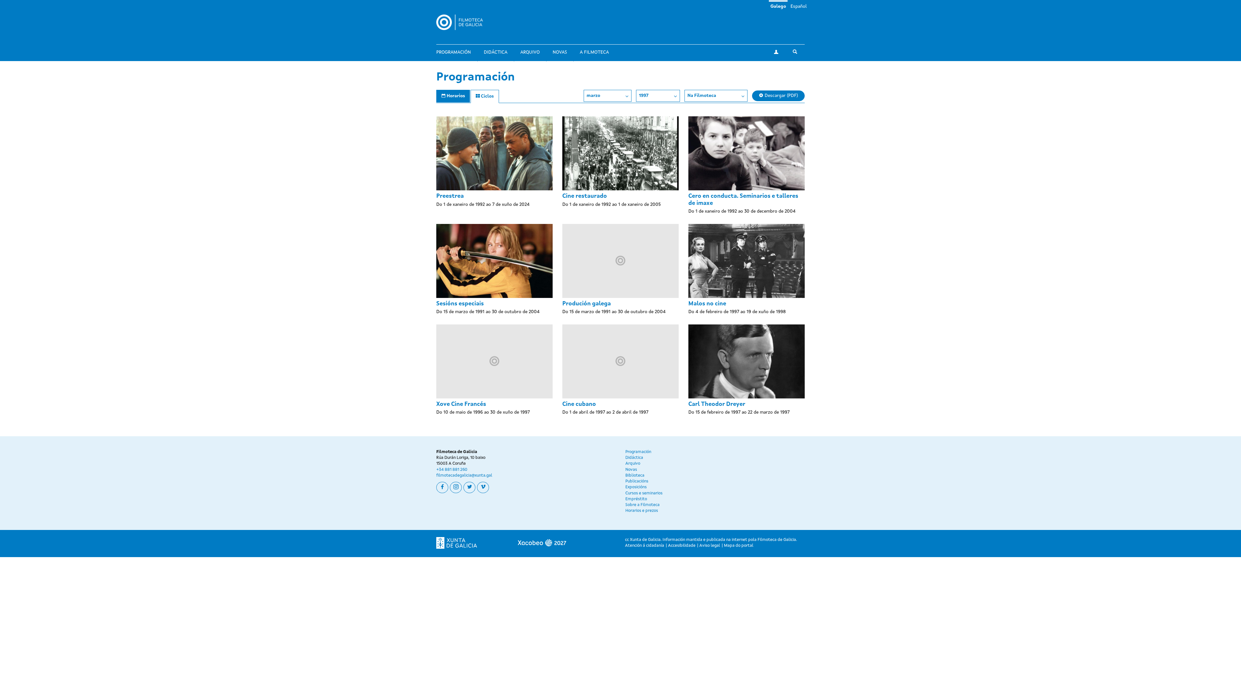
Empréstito (636, 499)
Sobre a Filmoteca (642, 505)
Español (798, 6)
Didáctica (495, 52)
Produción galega (586, 304)
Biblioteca (634, 475)
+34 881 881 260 (451, 470)
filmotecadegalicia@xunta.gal (464, 475)
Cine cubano (579, 404)
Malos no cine (707, 304)
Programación (453, 52)
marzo (593, 95)
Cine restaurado (584, 196)
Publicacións (636, 481)
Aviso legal (709, 546)
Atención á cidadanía (644, 546)
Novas (560, 52)
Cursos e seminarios (644, 493)
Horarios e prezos (641, 511)
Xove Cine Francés (461, 404)
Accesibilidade (681, 546)
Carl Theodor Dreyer (716, 404)
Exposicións (636, 487)
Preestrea (450, 196)
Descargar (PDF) (780, 95)
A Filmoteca (594, 52)
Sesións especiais (460, 304)
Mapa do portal (738, 546)
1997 (644, 95)
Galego (778, 6)
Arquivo (530, 52)
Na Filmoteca (701, 95)
